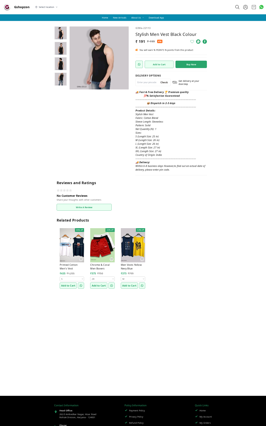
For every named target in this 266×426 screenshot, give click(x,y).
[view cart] (253, 7)
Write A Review (84, 207)
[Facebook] (205, 41)
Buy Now (191, 64)
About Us (136, 17)
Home (105, 17)
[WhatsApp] (198, 41)
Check (164, 82)
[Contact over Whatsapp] (261, 7)
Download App (156, 17)
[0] (253, 7)
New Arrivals (119, 17)
